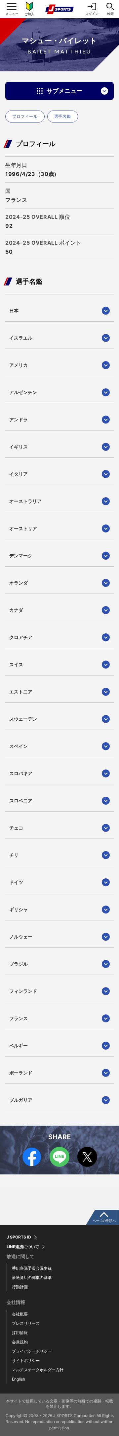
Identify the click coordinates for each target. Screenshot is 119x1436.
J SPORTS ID (19, 1237)
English (18, 1379)
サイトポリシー (26, 1360)
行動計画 (20, 1286)
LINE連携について (23, 1246)
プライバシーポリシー (32, 1351)
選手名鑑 (62, 116)
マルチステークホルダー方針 (37, 1369)
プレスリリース (26, 1323)
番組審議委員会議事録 (32, 1268)
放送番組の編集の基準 (32, 1277)
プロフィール (25, 116)
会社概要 (20, 1314)
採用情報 (20, 1332)
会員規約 (20, 1341)
